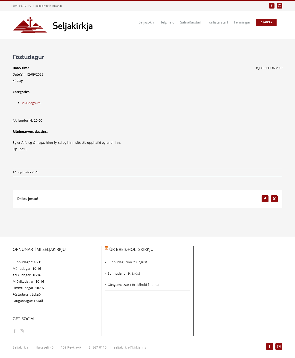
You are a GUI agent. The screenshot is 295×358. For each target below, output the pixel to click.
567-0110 (99, 347)
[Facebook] (14, 331)
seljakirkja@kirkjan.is (48, 6)
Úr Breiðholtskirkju (131, 249)
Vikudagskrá (31, 103)
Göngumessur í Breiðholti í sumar (134, 284)
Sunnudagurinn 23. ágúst (127, 262)
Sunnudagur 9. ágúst (124, 273)
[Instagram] (22, 331)
